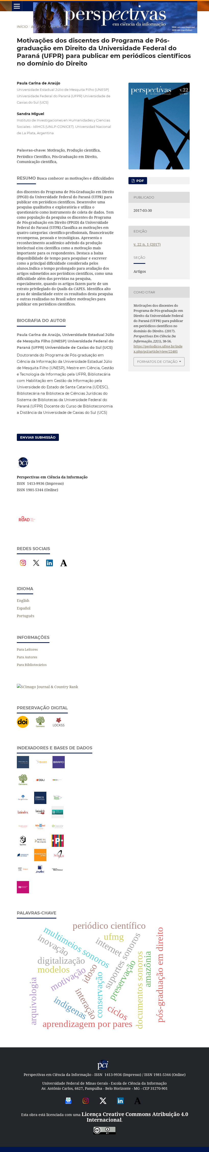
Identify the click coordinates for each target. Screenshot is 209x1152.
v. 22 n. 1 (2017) (60, 26)
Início (22, 26)
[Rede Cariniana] (40, 726)
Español (23, 608)
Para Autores (27, 657)
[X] (36, 567)
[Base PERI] (23, 766)
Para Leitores (27, 649)
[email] (68, 1104)
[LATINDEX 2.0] (40, 816)
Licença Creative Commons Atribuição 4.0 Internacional (135, 1117)
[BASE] (41, 766)
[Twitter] (103, 1104)
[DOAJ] (40, 784)
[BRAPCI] (59, 766)
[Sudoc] (40, 874)
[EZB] (57, 784)
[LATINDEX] (23, 816)
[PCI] (103, 1069)
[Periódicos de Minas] (23, 859)
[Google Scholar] (23, 802)
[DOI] (23, 726)
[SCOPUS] (23, 874)
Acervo (38, 26)
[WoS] (57, 874)
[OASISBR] (57, 831)
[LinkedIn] (49, 567)
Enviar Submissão (38, 437)
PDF (139, 181)
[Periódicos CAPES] (57, 845)
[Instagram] (23, 567)
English (23, 600)
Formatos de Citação (157, 362)
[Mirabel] (40, 831)
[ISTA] (40, 802)
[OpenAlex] (23, 845)
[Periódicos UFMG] (40, 859)
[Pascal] (40, 845)
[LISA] (57, 816)
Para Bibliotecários (32, 664)
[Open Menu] (17, 6)
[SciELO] (59, 859)
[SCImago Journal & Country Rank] (47, 686)
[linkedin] (120, 1104)
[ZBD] (23, 891)
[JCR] (57, 802)
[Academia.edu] (64, 567)
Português (25, 615)
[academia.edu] (138, 1104)
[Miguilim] (23, 831)
